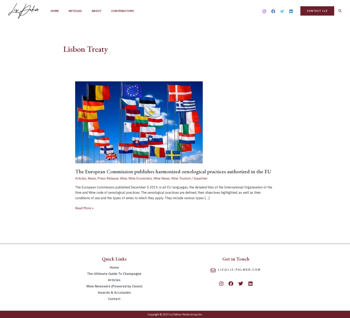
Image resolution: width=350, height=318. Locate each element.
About (96, 11)
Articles (75, 11)
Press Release (107, 178)
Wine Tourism (181, 178)
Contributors (122, 11)
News (92, 178)
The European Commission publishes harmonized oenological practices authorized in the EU (173, 171)
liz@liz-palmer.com (239, 269)
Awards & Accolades (114, 292)
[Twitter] (282, 11)
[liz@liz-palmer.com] (213, 270)
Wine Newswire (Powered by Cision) (114, 286)
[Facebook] (273, 11)
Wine (123, 178)
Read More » (84, 207)
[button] (317, 11)
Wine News (162, 178)
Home (55, 11)
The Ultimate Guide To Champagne (114, 274)
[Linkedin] (291, 11)
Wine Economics (140, 178)
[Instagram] (264, 11)
